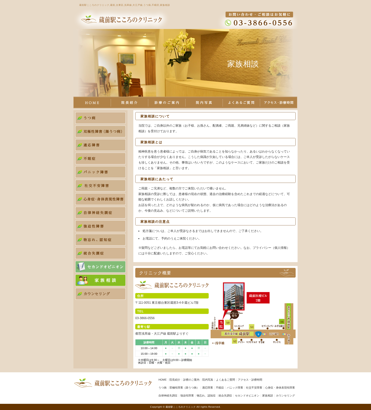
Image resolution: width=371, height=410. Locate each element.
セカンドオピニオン (247, 395)
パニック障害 (235, 387)
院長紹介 (174, 379)
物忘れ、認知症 (206, 395)
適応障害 (207, 387)
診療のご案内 (191, 379)
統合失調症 (225, 395)
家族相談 (267, 395)
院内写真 (207, 379)
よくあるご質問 (225, 379)
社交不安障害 (254, 387)
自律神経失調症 (167, 395)
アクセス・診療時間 (250, 379)
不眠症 (220, 387)
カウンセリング (285, 395)
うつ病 (162, 387)
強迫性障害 (187, 395)
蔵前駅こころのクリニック (181, 407)
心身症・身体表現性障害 (280, 387)
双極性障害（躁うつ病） (184, 387)
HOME (162, 379)
